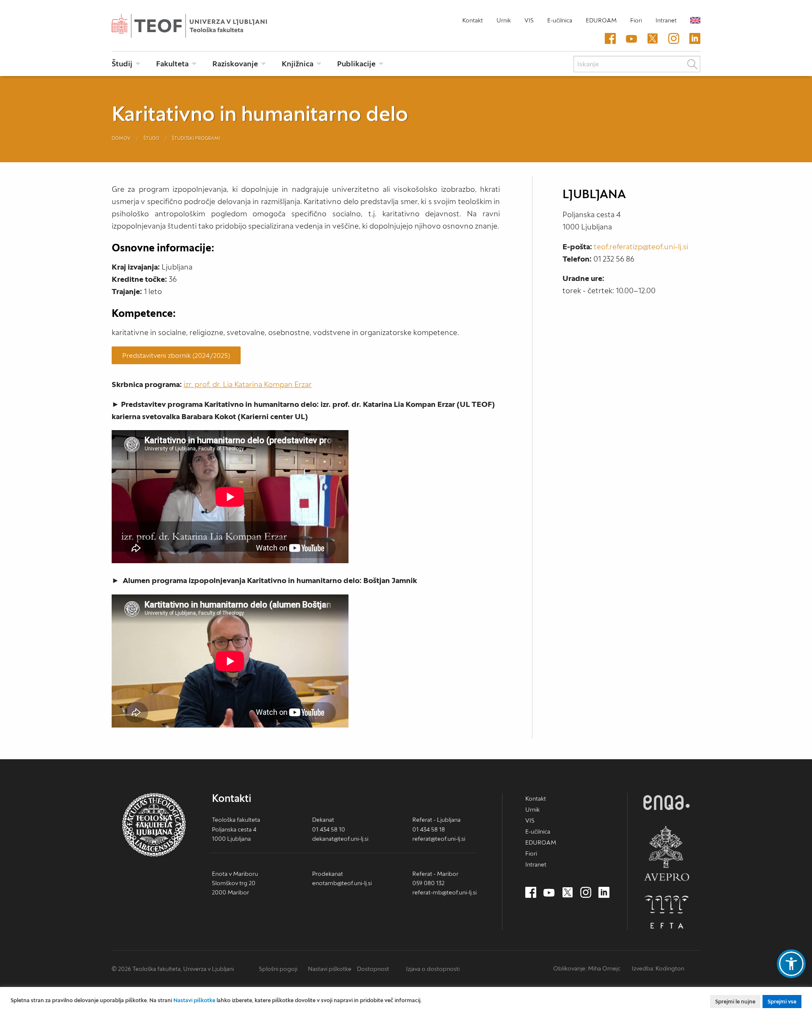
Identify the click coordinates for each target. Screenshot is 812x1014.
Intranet (666, 20)
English (695, 20)
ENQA (666, 802)
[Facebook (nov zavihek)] (610, 39)
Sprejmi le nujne (735, 1001)
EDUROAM (601, 20)
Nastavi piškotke (329, 969)
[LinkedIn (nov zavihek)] (694, 39)
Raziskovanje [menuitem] (235, 63)
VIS (529, 20)
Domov (121, 138)
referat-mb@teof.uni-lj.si (444, 892)
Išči (692, 64)
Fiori (636, 20)
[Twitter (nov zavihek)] (652, 39)
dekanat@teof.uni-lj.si (340, 838)
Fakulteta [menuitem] (172, 63)
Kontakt (472, 20)
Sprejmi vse (782, 1001)
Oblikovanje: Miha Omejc (586, 968)
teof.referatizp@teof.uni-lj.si (641, 246)
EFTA (666, 912)
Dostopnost (373, 969)
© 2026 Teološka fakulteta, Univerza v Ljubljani (173, 969)
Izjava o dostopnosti (433, 969)
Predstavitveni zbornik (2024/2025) (176, 355)
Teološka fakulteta (203, 26)
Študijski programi (196, 138)
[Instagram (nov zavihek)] (673, 39)
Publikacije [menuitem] (356, 63)
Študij (151, 138)
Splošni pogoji (278, 969)
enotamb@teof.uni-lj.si (342, 883)
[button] (791, 963)
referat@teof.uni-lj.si (438, 838)
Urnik (504, 20)
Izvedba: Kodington (658, 968)
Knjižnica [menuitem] (297, 63)
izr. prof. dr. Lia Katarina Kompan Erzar (248, 384)
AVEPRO (666, 853)
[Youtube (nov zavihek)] (631, 39)
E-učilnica (559, 20)
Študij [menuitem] (122, 63)
